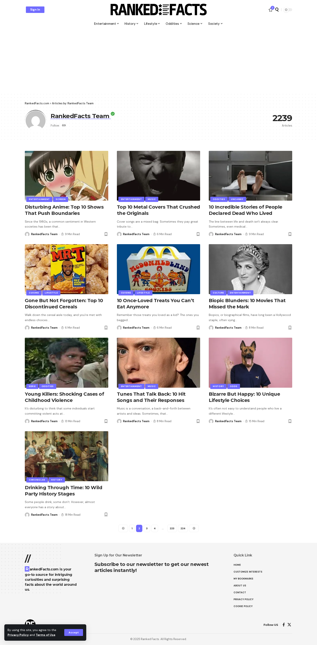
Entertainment (39, 199)
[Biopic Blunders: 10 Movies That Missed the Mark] (250, 269)
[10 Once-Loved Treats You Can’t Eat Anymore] (158, 269)
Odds (233, 386)
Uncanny (237, 199)
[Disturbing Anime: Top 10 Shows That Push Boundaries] (66, 176)
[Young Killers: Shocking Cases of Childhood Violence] (66, 363)
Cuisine (34, 292)
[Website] (64, 125)
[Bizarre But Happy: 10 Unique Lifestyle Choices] (250, 363)
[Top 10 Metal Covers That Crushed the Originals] (158, 176)
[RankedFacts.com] (158, 9)
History (218, 386)
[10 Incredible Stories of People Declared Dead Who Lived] (250, 176)
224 (182, 528)
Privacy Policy (18, 635)
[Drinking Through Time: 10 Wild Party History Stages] (66, 456)
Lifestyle (51, 292)
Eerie (32, 386)
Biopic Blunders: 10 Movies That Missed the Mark (247, 304)
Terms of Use (45, 635)
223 (172, 528)
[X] (289, 625)
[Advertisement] (158, 60)
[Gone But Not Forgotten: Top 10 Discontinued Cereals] (66, 269)
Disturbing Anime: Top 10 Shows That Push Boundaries (64, 210)
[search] (277, 10)
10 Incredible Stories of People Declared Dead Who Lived (245, 210)
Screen (61, 199)
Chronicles (37, 479)
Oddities (219, 199)
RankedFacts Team (44, 234)
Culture (218, 292)
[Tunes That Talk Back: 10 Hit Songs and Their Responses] (158, 363)
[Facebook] (283, 625)
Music (152, 199)
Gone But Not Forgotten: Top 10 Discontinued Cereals (64, 304)
